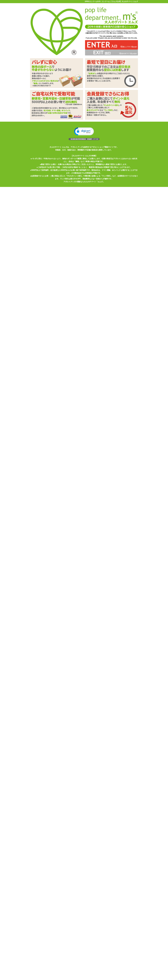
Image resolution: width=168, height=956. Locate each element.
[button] (84, 131)
